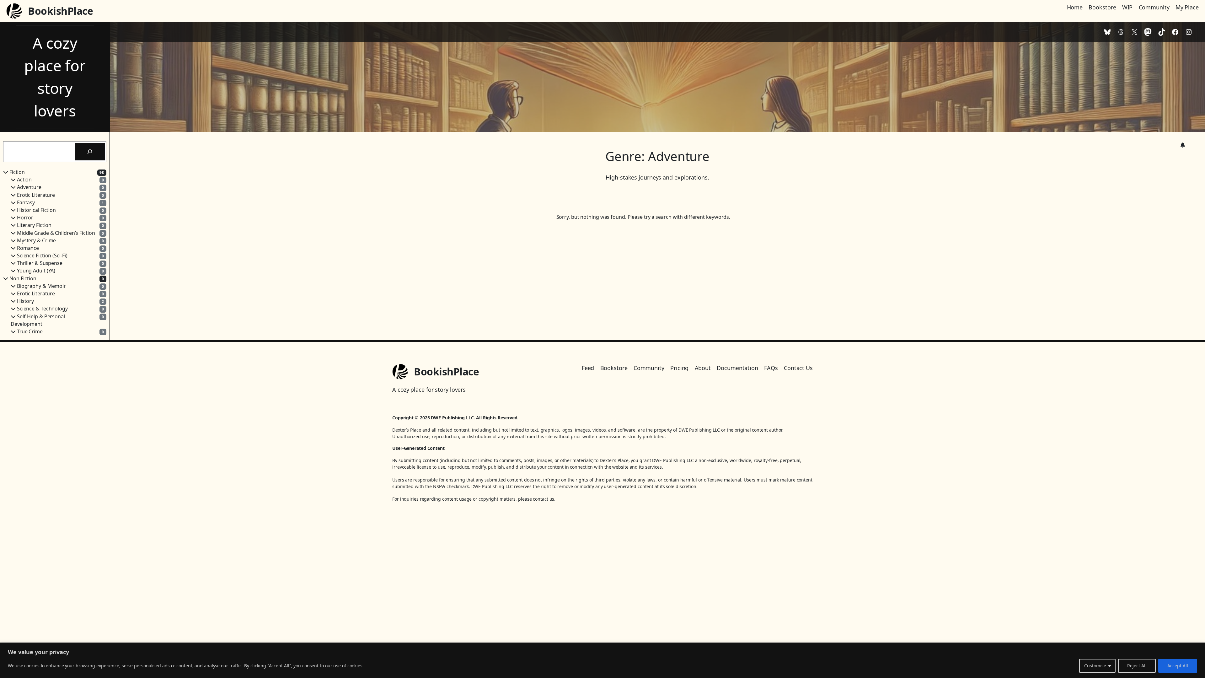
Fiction (17, 172)
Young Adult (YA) (36, 270)
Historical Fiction (36, 210)
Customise (1095, 666)
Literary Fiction (34, 225)
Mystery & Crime (36, 240)
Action (24, 179)
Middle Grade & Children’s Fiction (56, 232)
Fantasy (26, 202)
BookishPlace (60, 11)
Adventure (29, 187)
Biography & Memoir (41, 285)
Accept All (1177, 666)
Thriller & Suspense (39, 263)
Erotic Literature (36, 194)
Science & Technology (42, 308)
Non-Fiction (22, 278)
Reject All (1137, 666)
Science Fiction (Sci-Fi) (42, 255)
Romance (28, 248)
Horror (25, 217)
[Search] (90, 151)
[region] (602, 660)
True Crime (30, 331)
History (25, 301)
